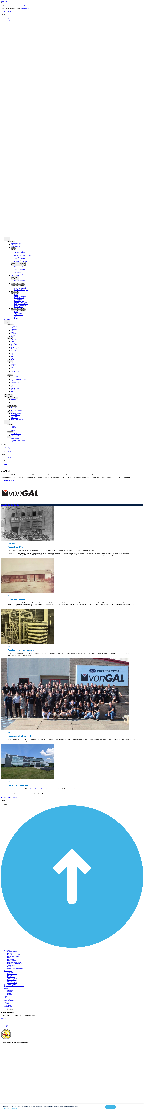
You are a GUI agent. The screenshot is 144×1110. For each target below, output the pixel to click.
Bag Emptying (18, 299)
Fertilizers (13, 380)
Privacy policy (13, 1108)
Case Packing (14, 277)
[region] (72, 1107)
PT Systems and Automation (8, 235)
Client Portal (7, 20)
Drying (16, 318)
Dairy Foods (14, 344)
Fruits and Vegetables (16, 347)
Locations (13, 427)
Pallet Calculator (15, 438)
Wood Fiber (14, 368)
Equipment (7, 238)
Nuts (12, 330)
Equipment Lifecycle (13, 398)
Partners (13, 430)
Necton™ (13, 402)
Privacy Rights (8, 1006)
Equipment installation (10, 984)
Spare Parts (14, 399)
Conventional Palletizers (20, 269)
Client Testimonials (16, 434)
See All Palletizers (19, 266)
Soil (12, 367)
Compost (13, 362)
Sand (12, 391)
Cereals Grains (14, 326)
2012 (15, 505)
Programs (10, 411)
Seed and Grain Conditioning (18, 308)
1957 (9, 505)
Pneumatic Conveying (20, 296)
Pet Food (13, 352)
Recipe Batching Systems (20, 305)
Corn (12, 327)
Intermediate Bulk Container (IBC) (23, 302)
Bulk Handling (14, 291)
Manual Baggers (18, 260)
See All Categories (15, 246)
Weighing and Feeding (17, 274)
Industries (7, 321)
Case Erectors (17, 282)
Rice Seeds (13, 333)
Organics (10, 361)
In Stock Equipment (16, 243)
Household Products (16, 382)
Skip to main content (6, 1)
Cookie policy (6, 1108)
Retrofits (13, 401)
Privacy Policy (8, 1005)
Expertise (10, 432)
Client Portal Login (12, 983)
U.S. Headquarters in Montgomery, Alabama (39, 788)
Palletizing (10, 957)
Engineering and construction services (14, 986)
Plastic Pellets (14, 389)
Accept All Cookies (110, 1107)
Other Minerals (15, 388)
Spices (12, 356)
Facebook (6, 1024)
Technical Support (15, 407)
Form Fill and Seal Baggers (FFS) (23, 255)
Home (5, 464)
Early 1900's (4, 505)
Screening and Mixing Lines (14, 963)
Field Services (14, 418)
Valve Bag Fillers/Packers (21, 254)
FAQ (12, 441)
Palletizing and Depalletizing (18, 263)
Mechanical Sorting (19, 315)
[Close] (141, 1107)
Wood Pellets (14, 370)
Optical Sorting (18, 313)
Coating (16, 316)
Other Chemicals (15, 386)
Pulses (12, 332)
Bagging (13, 247)
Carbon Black (14, 376)
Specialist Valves (18, 307)
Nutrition (10, 338)
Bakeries (13, 341)
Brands (12, 429)
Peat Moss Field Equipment (21, 290)
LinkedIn (6, 1025)
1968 (12, 505)
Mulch (12, 365)
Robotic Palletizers (19, 268)
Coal (12, 377)
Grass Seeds (14, 329)
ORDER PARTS (15, 404)
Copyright (6, 1003)
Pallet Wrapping (15, 275)
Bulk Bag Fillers (18, 257)
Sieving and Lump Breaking (21, 304)
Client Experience (12, 405)
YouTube (6, 1027)
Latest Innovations (15, 244)
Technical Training (15, 415)
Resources (7, 421)
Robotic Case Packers (20, 280)
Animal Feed (14, 340)
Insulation (13, 383)
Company (10, 424)
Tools (9, 437)
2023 (18, 505)
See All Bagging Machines (21, 251)
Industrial (10, 374)
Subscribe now (4, 1018)
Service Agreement (16, 413)
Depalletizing (10, 959)
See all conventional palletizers (9, 797)
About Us (13, 426)
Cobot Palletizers (18, 271)
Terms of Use (7, 1002)
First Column (11, 241)
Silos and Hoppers (19, 301)
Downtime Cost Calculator (18, 440)
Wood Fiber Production (20, 288)
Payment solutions (9, 1000)
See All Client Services (17, 419)
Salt (12, 355)
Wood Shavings (15, 371)
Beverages (13, 343)
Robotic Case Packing (13, 956)
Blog (5, 997)
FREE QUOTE (8, 11)
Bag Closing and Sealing (20, 261)
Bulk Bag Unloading (19, 298)
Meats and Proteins (16, 349)
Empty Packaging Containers (18, 379)
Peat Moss (13, 364)
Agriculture (10, 324)
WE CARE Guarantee (16, 410)
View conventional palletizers (8, 480)
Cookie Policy (8, 1008)
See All (16, 295)
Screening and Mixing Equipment (23, 287)
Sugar (12, 358)
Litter (12, 385)
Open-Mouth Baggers (20, 252)
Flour (12, 346)
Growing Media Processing (17, 283)
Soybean (13, 335)
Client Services (8, 394)
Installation (7, 319)
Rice (12, 353)
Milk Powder (14, 350)
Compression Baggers (20, 258)
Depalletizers (17, 272)
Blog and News (15, 435)
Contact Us (7, 18)
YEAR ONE (14, 416)
